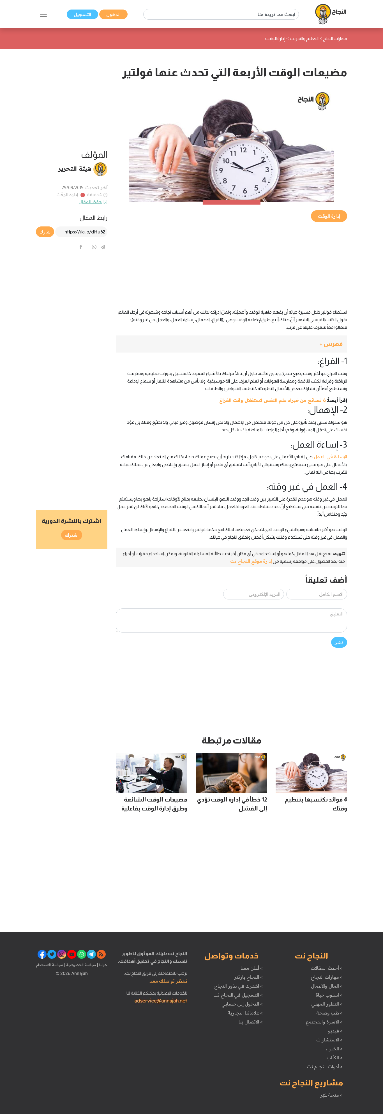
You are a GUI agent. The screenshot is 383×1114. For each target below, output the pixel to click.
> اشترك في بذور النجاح (238, 986)
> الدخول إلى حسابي (242, 1004)
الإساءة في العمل (330, 456)
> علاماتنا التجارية (245, 1013)
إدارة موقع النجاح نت (251, 561)
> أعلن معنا (251, 968)
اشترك (72, 535)
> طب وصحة (329, 1013)
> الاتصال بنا (250, 1022)
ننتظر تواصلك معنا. (168, 981)
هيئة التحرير (74, 168)
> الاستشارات (329, 1040)
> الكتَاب (335, 1057)
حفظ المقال (90, 201)
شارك (45, 232)
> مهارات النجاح (326, 977)
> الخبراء (334, 1049)
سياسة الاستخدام (49, 964)
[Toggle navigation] (43, 14)
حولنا (102, 964)
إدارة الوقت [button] (329, 216)
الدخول (113, 14)
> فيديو (335, 1031)
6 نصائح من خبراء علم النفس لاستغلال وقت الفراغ (272, 400)
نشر (339, 642)
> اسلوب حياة (329, 995)
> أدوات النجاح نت (325, 1066)
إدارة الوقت (67, 194)
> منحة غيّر (331, 1095)
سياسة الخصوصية (80, 964)
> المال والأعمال (326, 986)
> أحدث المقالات (326, 968)
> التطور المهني (326, 1004)
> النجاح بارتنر (248, 977)
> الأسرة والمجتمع (324, 1022)
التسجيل (82, 14)
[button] (231, 344)
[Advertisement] (231, 262)
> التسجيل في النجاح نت (238, 995)
